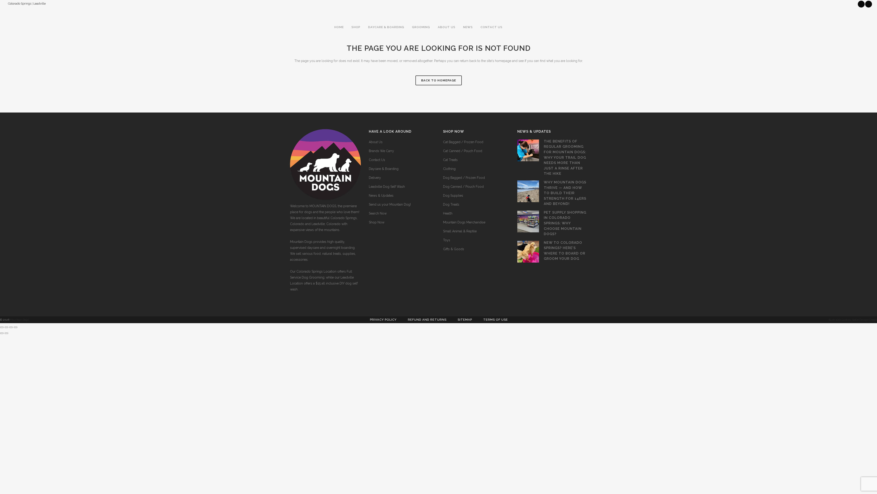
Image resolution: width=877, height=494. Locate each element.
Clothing (449, 169)
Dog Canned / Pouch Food (463, 186)
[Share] (11, 327)
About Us (376, 142)
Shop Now (376, 222)
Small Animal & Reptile (460, 231)
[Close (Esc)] (15, 327)
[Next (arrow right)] (6, 333)
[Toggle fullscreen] (6, 327)
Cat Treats (450, 160)
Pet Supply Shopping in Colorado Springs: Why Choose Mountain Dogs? (565, 223)
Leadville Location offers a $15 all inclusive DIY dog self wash (324, 283)
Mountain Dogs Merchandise (464, 222)
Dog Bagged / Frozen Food (464, 178)
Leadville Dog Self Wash (387, 186)
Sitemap (465, 319)
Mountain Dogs (19, 319)
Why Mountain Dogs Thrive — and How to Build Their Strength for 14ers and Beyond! (565, 193)
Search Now (378, 213)
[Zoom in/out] (2, 327)
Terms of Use (495, 319)
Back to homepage (438, 80)
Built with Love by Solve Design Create (853, 319)
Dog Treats (451, 204)
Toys (446, 240)
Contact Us (377, 160)
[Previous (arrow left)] (2, 333)
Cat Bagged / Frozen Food (463, 142)
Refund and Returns (427, 319)
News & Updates (381, 195)
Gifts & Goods (453, 249)
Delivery (375, 178)
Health (447, 213)
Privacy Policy (383, 319)
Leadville (39, 3)
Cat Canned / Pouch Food (462, 151)
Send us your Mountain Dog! (390, 204)
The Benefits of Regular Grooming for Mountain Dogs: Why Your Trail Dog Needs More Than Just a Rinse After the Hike (565, 157)
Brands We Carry (381, 151)
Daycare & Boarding (384, 169)
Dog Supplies (453, 195)
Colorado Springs (19, 3)
